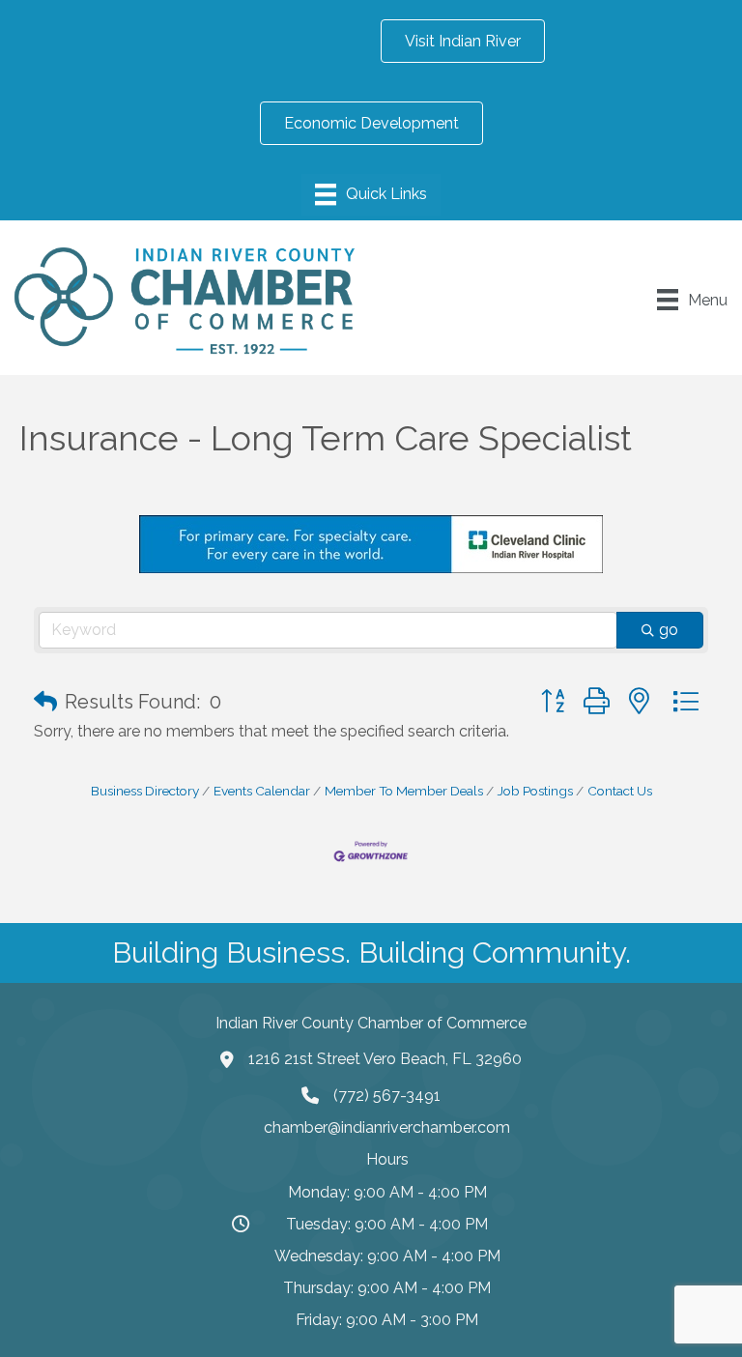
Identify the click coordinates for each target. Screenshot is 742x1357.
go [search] (668, 630)
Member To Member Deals (404, 790)
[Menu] (371, 194)
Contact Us (619, 790)
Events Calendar (262, 790)
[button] (45, 701)
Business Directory (145, 790)
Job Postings (535, 790)
